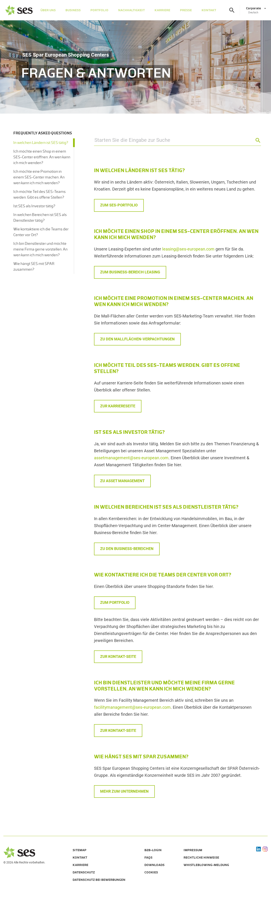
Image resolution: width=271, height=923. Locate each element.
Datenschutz (84, 872)
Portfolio (99, 10)
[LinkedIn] (258, 849)
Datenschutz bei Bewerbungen (99, 880)
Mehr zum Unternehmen (124, 791)
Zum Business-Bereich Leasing (130, 272)
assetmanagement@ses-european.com (131, 457)
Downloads (154, 865)
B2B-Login (153, 850)
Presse (186, 10)
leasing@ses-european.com (188, 249)
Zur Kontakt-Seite (118, 656)
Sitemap (79, 850)
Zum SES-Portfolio (119, 205)
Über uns (48, 10)
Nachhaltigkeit (131, 10)
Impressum (193, 850)
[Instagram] (265, 849)
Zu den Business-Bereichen (126, 548)
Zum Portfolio (114, 602)
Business (73, 10)
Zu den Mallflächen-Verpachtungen (137, 339)
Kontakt (209, 10)
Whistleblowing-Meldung (206, 865)
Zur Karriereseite (117, 406)
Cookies (151, 872)
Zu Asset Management (122, 481)
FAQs (148, 857)
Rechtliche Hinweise (201, 857)
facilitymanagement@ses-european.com (132, 707)
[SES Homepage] (19, 10)
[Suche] (232, 10)
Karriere (162, 10)
